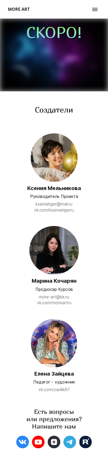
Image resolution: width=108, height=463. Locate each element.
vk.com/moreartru (54, 302)
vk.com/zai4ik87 (54, 389)
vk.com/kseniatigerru (54, 210)
